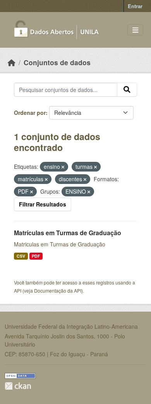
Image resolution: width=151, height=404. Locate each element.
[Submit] (127, 90)
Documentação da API (57, 290)
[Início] (11, 62)
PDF (36, 256)
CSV (21, 256)
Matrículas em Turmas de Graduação (67, 232)
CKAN (18, 386)
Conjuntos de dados (57, 62)
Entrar (135, 6)
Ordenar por (30, 112)
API (17, 290)
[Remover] (63, 167)
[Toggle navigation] (135, 30)
